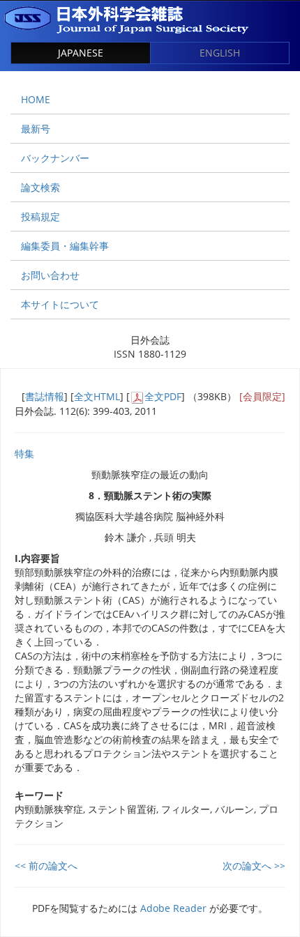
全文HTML (97, 396)
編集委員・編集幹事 (65, 245)
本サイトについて (60, 304)
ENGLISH (220, 52)
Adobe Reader (173, 908)
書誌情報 (44, 396)
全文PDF (162, 396)
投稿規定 (40, 216)
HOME (35, 99)
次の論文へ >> (254, 865)
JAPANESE (80, 52)
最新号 (35, 128)
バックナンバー (55, 158)
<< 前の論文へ (46, 865)
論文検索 (40, 187)
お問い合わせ (50, 275)
